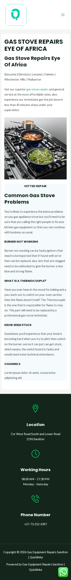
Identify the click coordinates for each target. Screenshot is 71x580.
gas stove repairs (37, 89)
